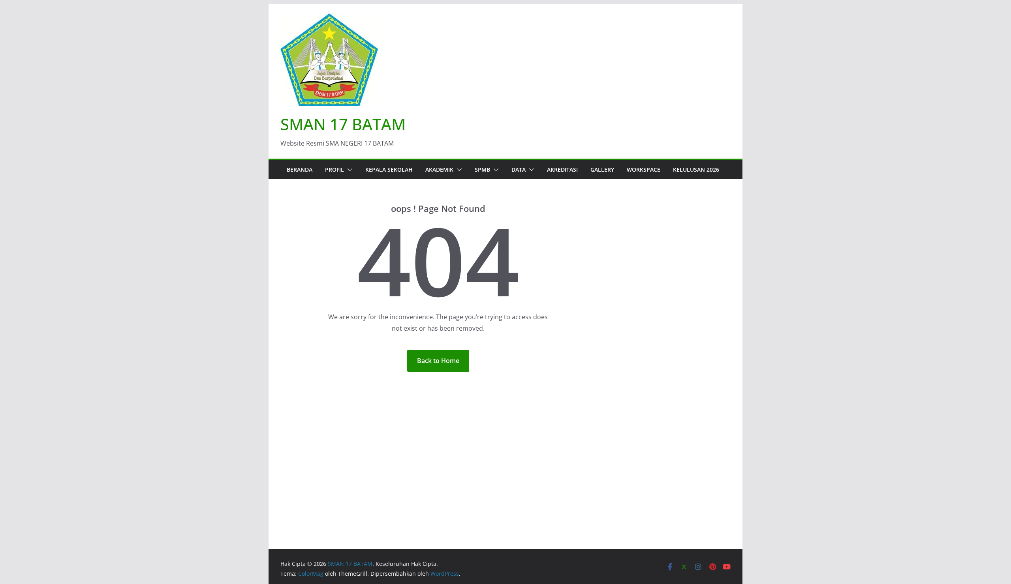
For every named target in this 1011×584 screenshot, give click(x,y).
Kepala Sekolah (389, 169)
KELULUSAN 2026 (696, 169)
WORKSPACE (643, 169)
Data (518, 169)
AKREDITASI (562, 169)
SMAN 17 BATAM (343, 124)
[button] (348, 169)
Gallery (602, 169)
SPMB (482, 169)
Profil (334, 169)
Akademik (439, 169)
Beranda (299, 169)
